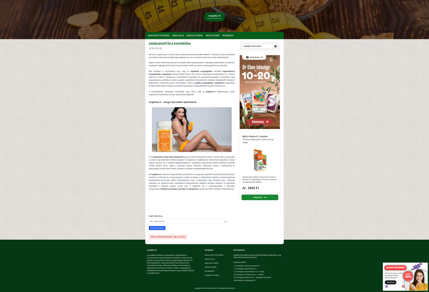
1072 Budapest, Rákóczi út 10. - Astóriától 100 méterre (252, 277)
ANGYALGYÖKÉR (212, 35)
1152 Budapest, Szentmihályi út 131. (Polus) (248, 272)
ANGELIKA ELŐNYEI (195, 35)
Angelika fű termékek (252, 46)
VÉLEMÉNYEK (227, 35)
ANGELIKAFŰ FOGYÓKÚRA (158, 35)
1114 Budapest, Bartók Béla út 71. (245, 269)
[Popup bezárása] (425, 265)
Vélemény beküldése (157, 228)
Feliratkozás (390, 282)
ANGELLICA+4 (178, 35)
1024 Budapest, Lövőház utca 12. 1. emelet (248, 274)
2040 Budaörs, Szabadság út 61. (244, 280)
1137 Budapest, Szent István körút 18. (246, 266)
